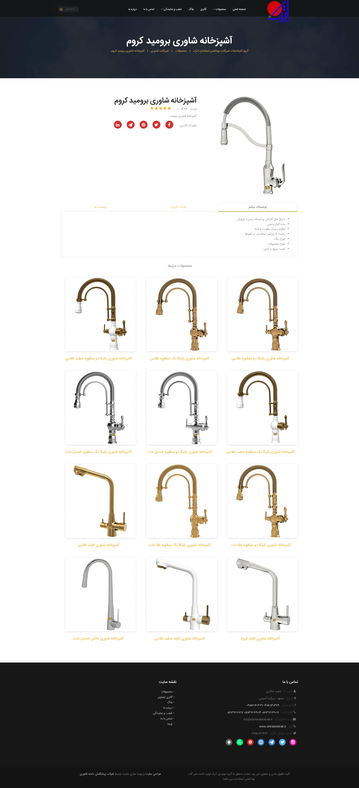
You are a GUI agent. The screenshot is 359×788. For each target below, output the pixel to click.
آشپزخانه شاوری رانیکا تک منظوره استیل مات (98, 452)
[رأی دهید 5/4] (157, 109)
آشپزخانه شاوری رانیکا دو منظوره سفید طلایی (98, 358)
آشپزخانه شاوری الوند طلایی (98, 545)
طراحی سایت (153, 774)
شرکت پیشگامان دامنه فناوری (97, 774)
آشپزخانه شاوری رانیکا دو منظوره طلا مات (260, 545)
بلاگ (191, 9)
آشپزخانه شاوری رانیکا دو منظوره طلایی (260, 358)
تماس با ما (148, 9)
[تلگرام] (271, 742)
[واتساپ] (239, 742)
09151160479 (271, 705)
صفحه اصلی (239, 9)
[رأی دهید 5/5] (152, 109)
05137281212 (235, 712)
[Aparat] (261, 742)
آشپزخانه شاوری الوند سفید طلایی (179, 638)
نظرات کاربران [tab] (178, 207)
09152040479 (255, 705)
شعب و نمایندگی (172, 9)
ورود (169, 723)
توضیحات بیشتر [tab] (257, 207)
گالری (203, 9)
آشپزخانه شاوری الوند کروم (260, 638)
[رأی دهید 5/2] (165, 109)
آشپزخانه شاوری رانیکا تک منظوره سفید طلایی (260, 452)
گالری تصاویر (165, 697)
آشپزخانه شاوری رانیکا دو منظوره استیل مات (179, 452)
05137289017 (270, 712)
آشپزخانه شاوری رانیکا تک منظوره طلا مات (180, 545)
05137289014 (252, 712)
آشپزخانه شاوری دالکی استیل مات (98, 638)
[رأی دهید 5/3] (161, 109)
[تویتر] (282, 742)
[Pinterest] (250, 742)
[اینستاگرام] (293, 742)
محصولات (220, 9)
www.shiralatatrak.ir (272, 726)
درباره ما (132, 9)
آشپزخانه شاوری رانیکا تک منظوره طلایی (179, 358)
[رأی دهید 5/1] (169, 109)
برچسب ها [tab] (100, 207)
